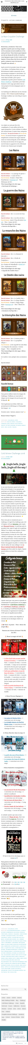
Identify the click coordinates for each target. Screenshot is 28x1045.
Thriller (4, 1020)
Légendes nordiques (11, 949)
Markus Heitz (12, 958)
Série (22, 1017)
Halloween (16, 1006)
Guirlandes (15, 942)
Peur (3, 1011)
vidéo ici (21, 264)
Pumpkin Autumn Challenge (9, 1014)
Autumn (19, 997)
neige (22, 958)
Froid (24, 940)
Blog (17, 1000)
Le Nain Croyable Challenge (12, 37)
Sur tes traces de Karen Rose (13, 800)
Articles (14, 997)
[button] (3, 368)
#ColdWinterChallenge (13, 930)
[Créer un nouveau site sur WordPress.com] (14, 1)
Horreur (23, 1006)
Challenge (16, 934)
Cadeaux (10, 934)
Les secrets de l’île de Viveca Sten (14, 789)
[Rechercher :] (14, 989)
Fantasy (12, 423)
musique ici (13, 180)
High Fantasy (18, 423)
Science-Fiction (15, 1017)
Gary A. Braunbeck (6, 942)
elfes (8, 423)
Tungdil (14, 427)
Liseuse (13, 954)
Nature (24, 1008)
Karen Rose (7, 946)
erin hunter (8, 940)
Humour (4, 1008)
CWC (18, 939)
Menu (15, 15)
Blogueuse (17, 932)
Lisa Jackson (7, 954)
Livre (14, 1008)
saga (3, 1017)
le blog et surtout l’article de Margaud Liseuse (12, 547)
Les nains (18, 425)
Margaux (21, 956)
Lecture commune (10, 425)
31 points (23, 930)
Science (8, 1017)
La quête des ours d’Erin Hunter (14, 755)
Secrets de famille (16, 968)
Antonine (15, 524)
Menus (18, 958)
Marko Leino (4, 958)
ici (18, 882)
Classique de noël (11, 935)
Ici (16, 882)
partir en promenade (18, 961)
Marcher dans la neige (12, 956)
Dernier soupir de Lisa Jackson (13, 806)
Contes (9, 937)
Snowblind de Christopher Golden (15, 796)
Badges (9, 421)
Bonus (13, 421)
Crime (17, 1003)
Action (3, 997)
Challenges (11, 420)
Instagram (22, 942)
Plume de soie (8, 963)
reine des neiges (16, 963)
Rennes (23, 963)
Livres (16, 420)
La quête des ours (9, 947)
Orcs (6, 427)
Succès (10, 427)
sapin (6, 966)
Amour (8, 997)
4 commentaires (5, 41)
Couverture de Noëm (10, 939)
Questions (21, 1014)
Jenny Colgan (5, 944)
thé (8, 972)
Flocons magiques (18, 940)
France (10, 1006)
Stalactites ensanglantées (15, 970)
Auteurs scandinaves (7, 932)
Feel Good (4, 1006)
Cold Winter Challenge (8, 1003)
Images (3, 425)
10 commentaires (5, 458)
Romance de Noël (6, 965)
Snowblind (4, 970)
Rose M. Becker (15, 965)
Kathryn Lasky (15, 946)
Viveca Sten (13, 972)
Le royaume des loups (19, 951)
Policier (8, 1011)
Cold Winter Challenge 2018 (13, 453)
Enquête (22, 1003)
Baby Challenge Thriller (8, 1000)
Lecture (10, 1008)
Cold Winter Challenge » (18, 604)
